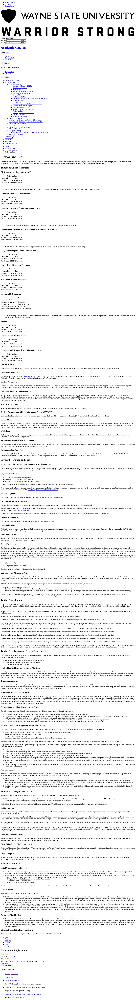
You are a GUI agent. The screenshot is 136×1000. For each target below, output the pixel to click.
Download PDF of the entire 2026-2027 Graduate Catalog (23, 994)
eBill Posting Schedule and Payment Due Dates (43, 490)
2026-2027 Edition (10, 67)
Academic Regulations (20, 88)
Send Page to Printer (11, 974)
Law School (12, 125)
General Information (15, 84)
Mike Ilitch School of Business (18, 116)
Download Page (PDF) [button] (12, 980)
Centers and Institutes (19, 97)
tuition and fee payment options (53, 497)
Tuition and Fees (18, 111)
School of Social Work (16, 134)
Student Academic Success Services (24, 109)
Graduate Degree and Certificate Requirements (27, 104)
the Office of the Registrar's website (32, 163)
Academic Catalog (13, 47)
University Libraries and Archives (23, 113)
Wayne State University (28, 961)
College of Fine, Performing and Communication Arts (26, 122)
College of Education (15, 118)
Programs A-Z (9, 58)
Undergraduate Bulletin (12, 80)
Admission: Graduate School (22, 93)
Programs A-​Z (9, 136)
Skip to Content (10, 2)
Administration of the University (23, 91)
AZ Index (8, 4)
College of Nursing (15, 131)
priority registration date (28, 376)
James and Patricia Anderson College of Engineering (25, 120)
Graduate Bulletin (10, 82)
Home (7, 146)
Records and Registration (21, 107)
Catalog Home (9, 6)
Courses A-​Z (9, 138)
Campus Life (17, 95)
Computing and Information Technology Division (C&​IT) (31, 98)
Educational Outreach (19, 100)
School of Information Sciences (18, 123)
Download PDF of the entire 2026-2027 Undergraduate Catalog (25, 987)
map (14, 956)
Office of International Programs (23, 106)
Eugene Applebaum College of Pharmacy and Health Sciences (28, 132)
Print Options (5, 63)
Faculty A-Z (8, 60)
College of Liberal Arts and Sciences (20, 127)
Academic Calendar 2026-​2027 (22, 86)
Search (3, 40)
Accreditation (17, 89)
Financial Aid (17, 102)
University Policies (19, 114)
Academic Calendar (22, 510)
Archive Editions (10, 141)
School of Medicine (15, 129)
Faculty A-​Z (8, 139)
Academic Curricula (11, 143)
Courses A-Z (9, 56)
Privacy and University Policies (11, 961)
